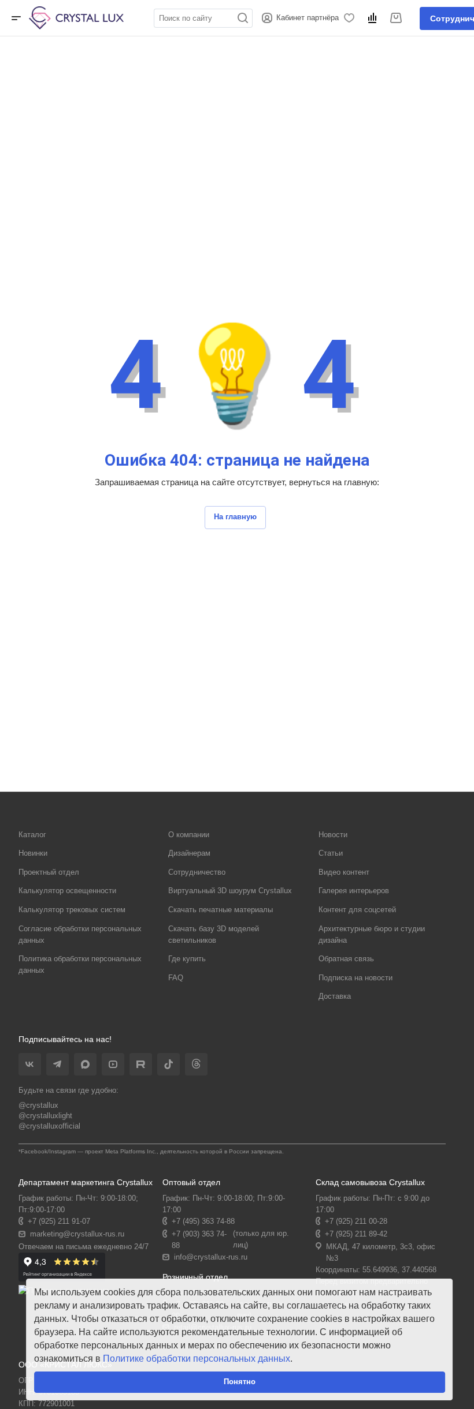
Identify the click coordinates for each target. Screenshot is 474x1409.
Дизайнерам (189, 853)
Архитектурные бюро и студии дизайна (372, 934)
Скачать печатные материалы (220, 909)
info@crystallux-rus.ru (210, 1257)
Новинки (32, 853)
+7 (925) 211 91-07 (59, 1221)
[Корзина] (398, 18)
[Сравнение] (374, 18)
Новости (333, 834)
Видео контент (344, 872)
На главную (235, 516)
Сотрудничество (196, 872)
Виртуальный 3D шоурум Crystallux (230, 890)
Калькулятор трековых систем (71, 909)
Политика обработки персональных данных (80, 964)
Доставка (335, 996)
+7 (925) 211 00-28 (356, 1221)
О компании (188, 834)
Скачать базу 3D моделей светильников (213, 934)
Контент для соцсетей (357, 909)
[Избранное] (351, 18)
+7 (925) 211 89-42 (356, 1234)
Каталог (32, 834)
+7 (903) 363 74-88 (199, 1240)
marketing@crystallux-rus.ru (77, 1234)
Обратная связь (346, 958)
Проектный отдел (48, 872)
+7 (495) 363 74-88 (203, 1221)
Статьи (331, 853)
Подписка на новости (355, 977)
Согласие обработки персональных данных (80, 934)
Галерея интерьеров (354, 890)
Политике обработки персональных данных (196, 1358)
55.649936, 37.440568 (399, 1269)
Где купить (187, 958)
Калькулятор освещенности (67, 890)
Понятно (239, 1381)
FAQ (175, 977)
